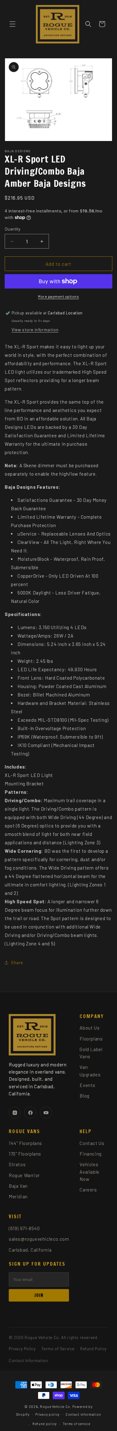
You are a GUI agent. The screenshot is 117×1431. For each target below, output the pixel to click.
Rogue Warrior (24, 1175)
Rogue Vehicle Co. (55, 1406)
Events (87, 1085)
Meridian (18, 1196)
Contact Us (92, 1143)
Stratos (17, 1164)
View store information (35, 329)
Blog (84, 1096)
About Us (90, 1028)
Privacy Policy (22, 1348)
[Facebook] (30, 1112)
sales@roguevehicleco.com (39, 1239)
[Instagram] (15, 1112)
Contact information (83, 1414)
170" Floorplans (25, 1154)
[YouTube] (46, 1112)
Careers (88, 1189)
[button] (12, 24)
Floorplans (91, 1038)
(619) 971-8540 (24, 1228)
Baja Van (18, 1186)
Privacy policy (47, 1414)
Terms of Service (58, 1348)
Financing (90, 1154)
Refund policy (44, 1424)
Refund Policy (93, 1348)
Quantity (12, 228)
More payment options (58, 296)
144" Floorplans (25, 1143)
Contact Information (28, 1360)
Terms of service (76, 1424)
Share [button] (17, 962)
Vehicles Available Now (89, 1172)
